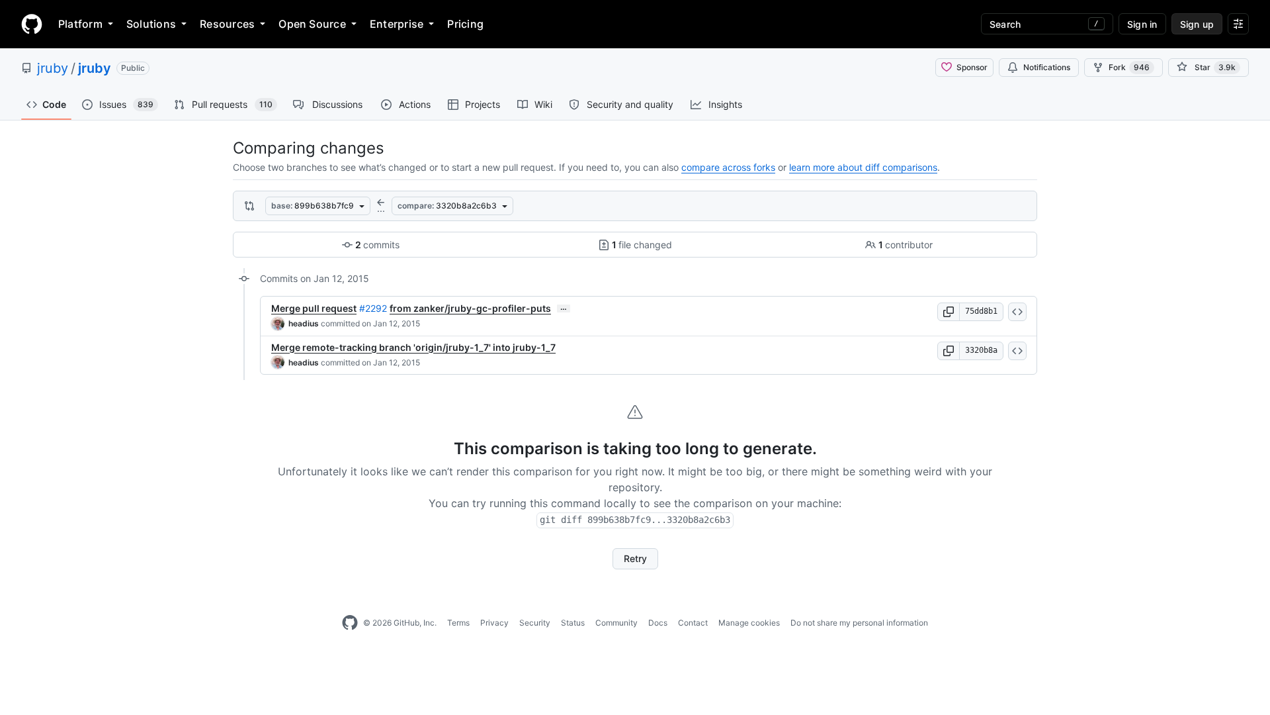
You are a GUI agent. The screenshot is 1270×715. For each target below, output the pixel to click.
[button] (948, 312)
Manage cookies (749, 623)
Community (616, 623)
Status (573, 623)
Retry (635, 558)
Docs (657, 623)
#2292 (373, 308)
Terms (458, 623)
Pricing (465, 23)
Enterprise (396, 23)
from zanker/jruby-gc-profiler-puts (470, 308)
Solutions (151, 23)
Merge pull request (314, 308)
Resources (227, 23)
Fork (1129, 67)
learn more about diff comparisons (863, 167)
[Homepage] (31, 23)
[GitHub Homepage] (350, 623)
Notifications (1046, 67)
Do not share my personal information (859, 623)
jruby (52, 68)
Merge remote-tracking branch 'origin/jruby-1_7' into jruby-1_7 (413, 347)
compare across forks (728, 167)
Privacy (494, 623)
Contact (693, 623)
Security (534, 623)
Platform (80, 23)
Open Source (312, 23)
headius (303, 323)
